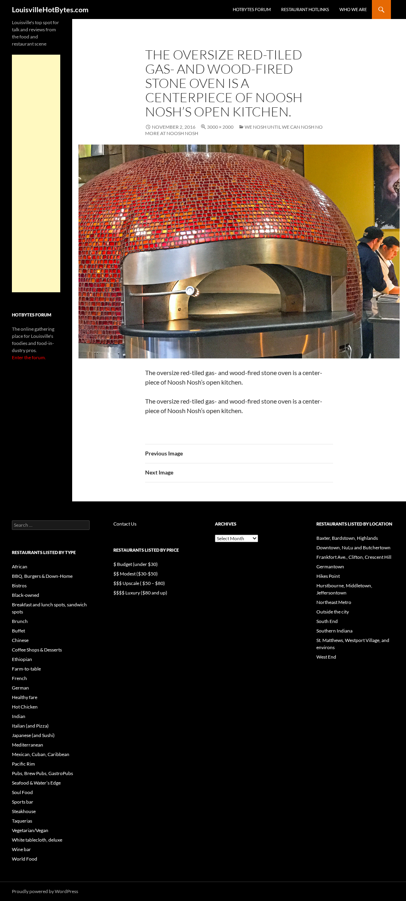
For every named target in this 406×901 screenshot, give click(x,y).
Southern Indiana (334, 631)
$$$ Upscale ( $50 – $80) (139, 583)
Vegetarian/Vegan (30, 830)
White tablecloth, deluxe (37, 840)
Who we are (353, 9)
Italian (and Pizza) (30, 726)
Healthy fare (24, 697)
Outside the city (332, 612)
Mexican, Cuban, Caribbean (40, 754)
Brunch (20, 621)
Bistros (19, 586)
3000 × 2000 (220, 127)
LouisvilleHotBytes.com (50, 9)
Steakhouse (24, 811)
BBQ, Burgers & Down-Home (42, 576)
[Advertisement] (36, 173)
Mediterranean (27, 745)
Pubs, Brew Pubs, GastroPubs (42, 773)
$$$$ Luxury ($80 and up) (140, 593)
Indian (18, 716)
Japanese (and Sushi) (33, 735)
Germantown (330, 567)
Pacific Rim (23, 764)
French (19, 678)
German (20, 688)
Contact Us (124, 524)
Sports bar (22, 802)
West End (326, 657)
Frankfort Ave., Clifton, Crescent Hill (353, 557)
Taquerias (22, 821)
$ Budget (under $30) (135, 564)
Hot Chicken (25, 707)
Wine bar (21, 849)
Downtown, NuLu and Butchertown (353, 548)
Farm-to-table (26, 669)
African (19, 567)
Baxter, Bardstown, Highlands (347, 538)
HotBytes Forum (252, 9)
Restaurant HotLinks (305, 9)
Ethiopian (22, 659)
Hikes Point (328, 576)
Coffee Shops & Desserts (37, 650)
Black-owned (25, 595)
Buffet (18, 631)
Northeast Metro (333, 602)
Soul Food (22, 792)
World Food (24, 859)
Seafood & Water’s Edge (36, 783)
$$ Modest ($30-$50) (135, 574)
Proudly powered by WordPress (45, 891)
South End (327, 621)
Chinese (20, 640)
